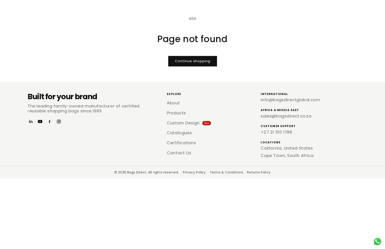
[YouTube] (40, 121)
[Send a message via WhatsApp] (377, 241)
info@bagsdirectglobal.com (290, 100)
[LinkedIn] (31, 121)
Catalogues (179, 133)
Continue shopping (192, 61)
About (173, 103)
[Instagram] (59, 121)
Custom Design (188, 123)
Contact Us (179, 153)
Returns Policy (258, 172)
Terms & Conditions (226, 172)
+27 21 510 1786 (276, 132)
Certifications (181, 143)
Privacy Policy (194, 172)
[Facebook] (49, 121)
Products (176, 113)
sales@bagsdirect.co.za (286, 116)
